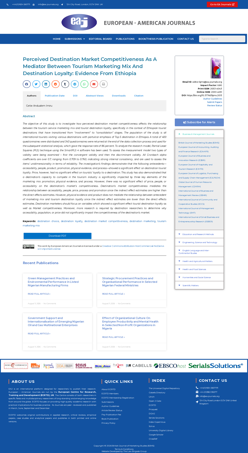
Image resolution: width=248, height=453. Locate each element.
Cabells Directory (157, 392)
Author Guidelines (212, 98)
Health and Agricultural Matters (197, 261)
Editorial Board (100, 38)
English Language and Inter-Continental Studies (194, 251)
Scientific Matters (190, 285)
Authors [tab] (31, 95)
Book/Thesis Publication (156, 38)
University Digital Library (161, 430)
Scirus (152, 426)
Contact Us (185, 38)
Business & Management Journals (198, 134)
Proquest (153, 409)
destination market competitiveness (106, 221)
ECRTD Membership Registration (118, 397)
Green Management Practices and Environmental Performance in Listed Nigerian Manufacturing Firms (53, 282)
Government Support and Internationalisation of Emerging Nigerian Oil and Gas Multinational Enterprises (56, 321)
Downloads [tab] (119, 95)
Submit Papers (214, 102)
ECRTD (152, 405)
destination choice (48, 221)
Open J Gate (155, 401)
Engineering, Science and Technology (200, 242)
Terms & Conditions (124, 449)
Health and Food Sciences (194, 269)
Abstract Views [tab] (95, 95)
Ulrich (152, 396)
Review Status (214, 105)
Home (57, 38)
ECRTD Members (110, 393)
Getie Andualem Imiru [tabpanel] (39, 105)
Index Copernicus (157, 422)
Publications (125, 38)
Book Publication (110, 418)
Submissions (73, 38)
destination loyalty (71, 221)
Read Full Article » (39, 294)
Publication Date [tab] (55, 95)
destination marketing (142, 221)
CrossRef (153, 439)
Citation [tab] (138, 95)
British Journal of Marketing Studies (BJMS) (198, 142)
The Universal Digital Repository (164, 388)
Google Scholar (156, 434)
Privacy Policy (108, 423)
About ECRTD (109, 389)
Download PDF (57, 235)
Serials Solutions (156, 417)
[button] (27, 84)
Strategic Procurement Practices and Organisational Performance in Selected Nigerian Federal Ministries (129, 282)
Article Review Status (112, 410)
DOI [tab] (75, 95)
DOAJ (152, 413)
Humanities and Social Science (197, 277)
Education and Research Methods (198, 234)
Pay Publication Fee (111, 414)
